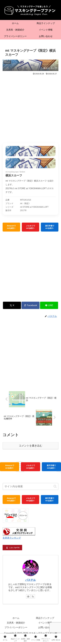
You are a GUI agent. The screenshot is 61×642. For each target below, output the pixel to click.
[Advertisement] (30, 107)
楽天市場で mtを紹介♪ (49, 227)
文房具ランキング (12, 537)
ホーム (16, 618)
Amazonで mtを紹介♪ (11, 227)
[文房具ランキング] (19, 531)
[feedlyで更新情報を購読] (28, 596)
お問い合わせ (45, 627)
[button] (55, 486)
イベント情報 (45, 622)
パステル (30, 580)
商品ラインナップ (45, 618)
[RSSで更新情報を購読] (33, 596)
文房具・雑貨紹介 (16, 622)
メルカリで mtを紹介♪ (30, 227)
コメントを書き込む (30, 445)
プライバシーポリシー (16, 627)
